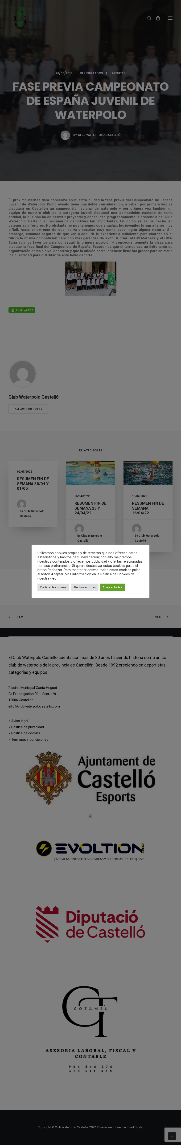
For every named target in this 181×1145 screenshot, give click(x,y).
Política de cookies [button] (53, 587)
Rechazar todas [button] (85, 587)
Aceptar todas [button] (112, 587)
